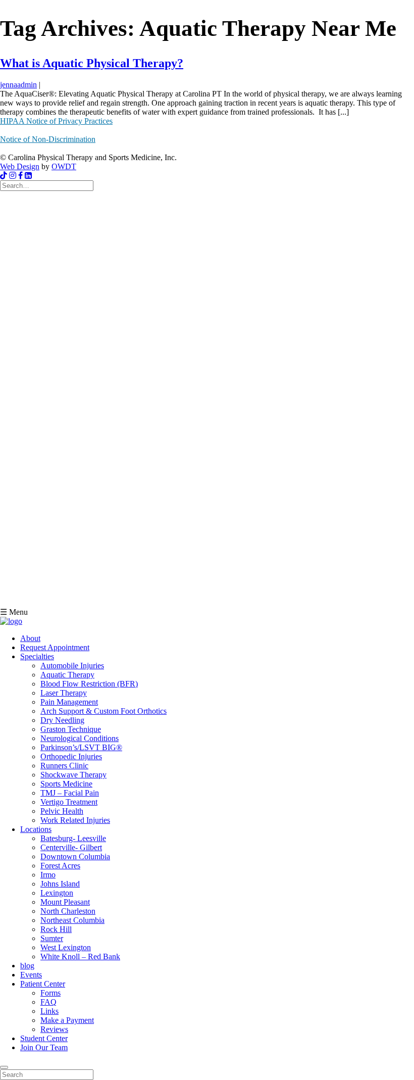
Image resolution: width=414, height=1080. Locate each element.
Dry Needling (62, 720)
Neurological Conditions (79, 738)
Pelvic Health (61, 811)
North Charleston (67, 911)
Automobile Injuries (72, 665)
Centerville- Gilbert (71, 847)
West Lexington (65, 947)
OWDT (63, 166)
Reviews (54, 1029)
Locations (35, 829)
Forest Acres (60, 865)
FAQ (48, 1002)
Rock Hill (56, 929)
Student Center (44, 1038)
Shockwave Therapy (73, 774)
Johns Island (60, 883)
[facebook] (20, 175)
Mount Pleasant (65, 902)
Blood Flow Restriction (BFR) (89, 683)
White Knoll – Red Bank (80, 956)
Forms (50, 993)
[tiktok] (3, 175)
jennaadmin (18, 84)
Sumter (51, 938)
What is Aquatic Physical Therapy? (91, 63)
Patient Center (42, 983)
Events (31, 974)
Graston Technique (70, 729)
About (30, 638)
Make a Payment (67, 1020)
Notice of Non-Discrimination (47, 139)
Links (49, 1011)
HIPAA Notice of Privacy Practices (56, 121)
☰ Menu (14, 612)
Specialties (37, 656)
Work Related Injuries (75, 820)
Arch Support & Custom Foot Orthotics (103, 711)
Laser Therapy (63, 693)
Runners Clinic (64, 765)
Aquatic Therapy (67, 674)
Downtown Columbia (75, 856)
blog (27, 965)
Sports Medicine (66, 783)
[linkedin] (28, 175)
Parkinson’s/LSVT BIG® (81, 747)
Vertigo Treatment (68, 802)
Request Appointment (54, 647)
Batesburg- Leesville (73, 838)
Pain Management (69, 702)
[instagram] (12, 175)
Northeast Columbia (72, 920)
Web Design (19, 166)
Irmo (48, 874)
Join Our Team (44, 1047)
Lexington (56, 893)
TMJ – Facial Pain (69, 793)
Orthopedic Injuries (71, 756)
